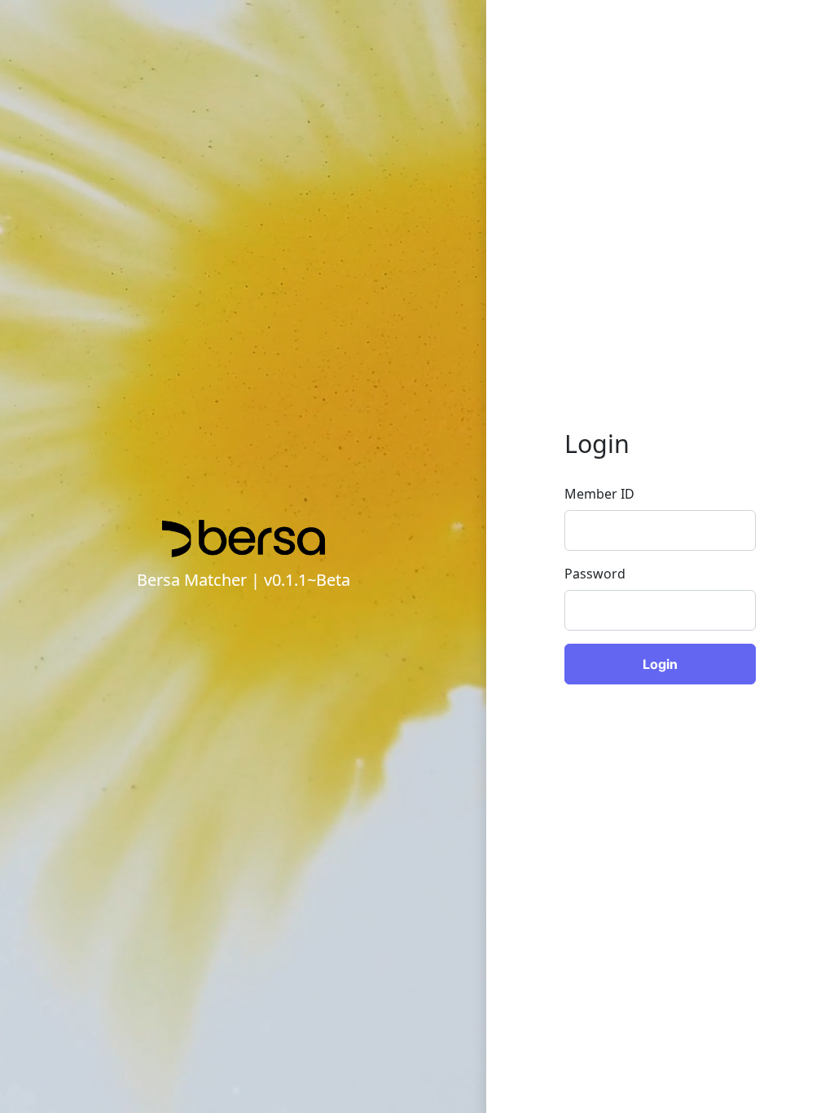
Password (595, 574)
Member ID (599, 494)
